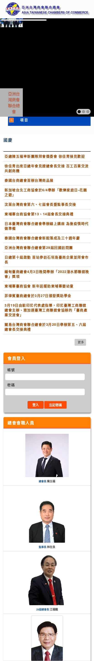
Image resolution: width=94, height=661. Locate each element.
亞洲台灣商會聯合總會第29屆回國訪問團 (39, 247)
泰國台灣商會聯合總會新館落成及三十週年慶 (42, 238)
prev (13, 67)
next (80, 67)
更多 (81, 342)
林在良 (51, 547)
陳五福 (51, 481)
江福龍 (54, 609)
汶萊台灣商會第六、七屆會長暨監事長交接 (40, 204)
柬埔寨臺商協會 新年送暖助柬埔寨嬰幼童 (39, 286)
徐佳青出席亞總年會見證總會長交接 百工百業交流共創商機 (47, 168)
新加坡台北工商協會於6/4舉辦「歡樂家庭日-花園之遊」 (46, 192)
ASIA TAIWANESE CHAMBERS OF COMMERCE (55, 12)
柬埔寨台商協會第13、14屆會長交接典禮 (39, 214)
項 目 (24, 120)
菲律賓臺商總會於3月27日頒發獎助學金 (38, 295)
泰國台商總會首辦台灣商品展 (29, 180)
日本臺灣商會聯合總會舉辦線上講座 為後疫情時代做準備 (47, 226)
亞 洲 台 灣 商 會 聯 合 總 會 (41, 7)
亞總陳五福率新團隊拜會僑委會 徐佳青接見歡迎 (45, 156)
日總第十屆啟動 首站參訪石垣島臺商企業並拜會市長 (47, 259)
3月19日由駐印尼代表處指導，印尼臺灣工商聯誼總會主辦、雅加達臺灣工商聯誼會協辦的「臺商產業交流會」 (46, 310)
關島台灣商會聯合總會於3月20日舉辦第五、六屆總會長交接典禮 (45, 327)
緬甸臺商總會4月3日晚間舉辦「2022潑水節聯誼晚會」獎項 (47, 274)
